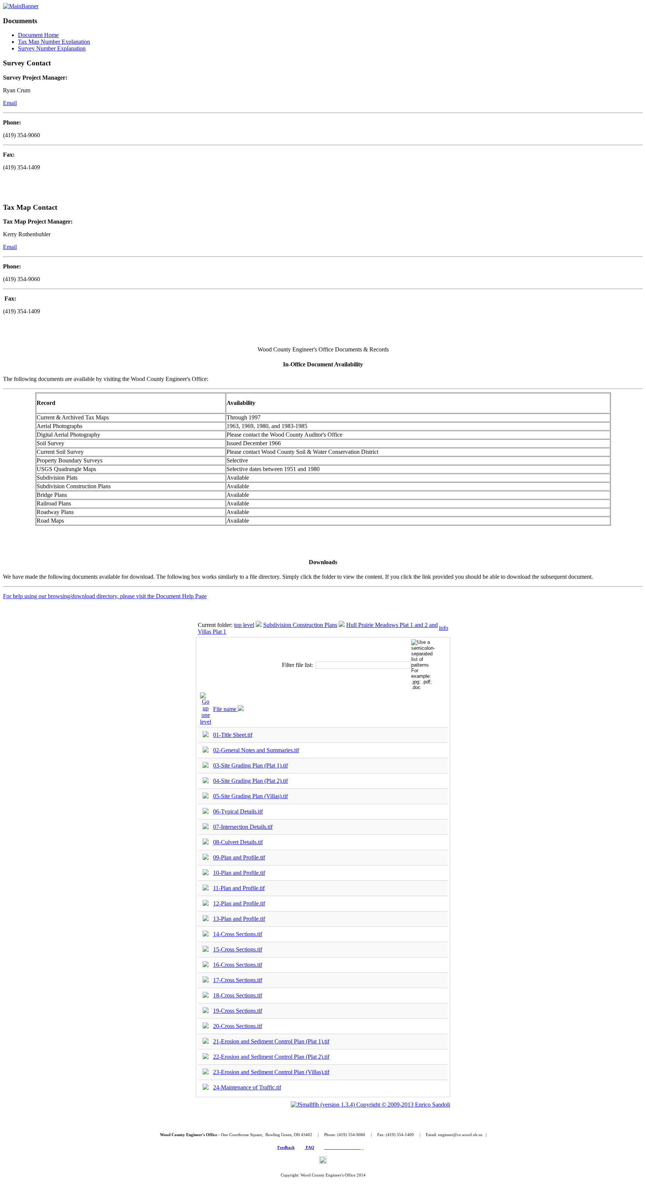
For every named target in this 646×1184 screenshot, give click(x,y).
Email (10, 103)
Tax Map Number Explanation (54, 42)
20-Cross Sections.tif (237, 1026)
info (443, 628)
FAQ (310, 1147)
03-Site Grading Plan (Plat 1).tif (250, 765)
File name (225, 709)
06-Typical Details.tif (238, 811)
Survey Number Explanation (52, 48)
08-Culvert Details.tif (238, 842)
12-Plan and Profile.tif (239, 903)
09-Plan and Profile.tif (239, 857)
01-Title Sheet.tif (232, 735)
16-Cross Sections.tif (237, 965)
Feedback (286, 1147)
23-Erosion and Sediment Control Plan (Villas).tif (271, 1072)
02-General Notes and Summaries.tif (256, 750)
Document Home (38, 35)
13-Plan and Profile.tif (239, 919)
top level (244, 625)
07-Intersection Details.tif (243, 827)
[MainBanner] (21, 6)
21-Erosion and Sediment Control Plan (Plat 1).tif (271, 1041)
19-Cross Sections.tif (237, 1011)
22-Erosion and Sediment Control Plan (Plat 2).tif (271, 1057)
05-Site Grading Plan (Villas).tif (250, 796)
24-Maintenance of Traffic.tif (247, 1087)
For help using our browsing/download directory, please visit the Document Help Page (105, 596)
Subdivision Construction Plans (300, 625)
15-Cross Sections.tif (237, 949)
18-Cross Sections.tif (237, 995)
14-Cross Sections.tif (237, 934)
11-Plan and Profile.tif (239, 888)
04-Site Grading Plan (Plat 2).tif (250, 781)
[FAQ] (305, 1147)
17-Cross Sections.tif (237, 980)
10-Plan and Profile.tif (239, 873)
